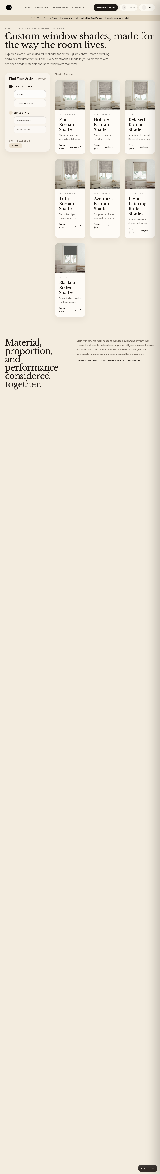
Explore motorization (87, 360)
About (28, 7)
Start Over (40, 78)
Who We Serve (60, 7)
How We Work (42, 7)
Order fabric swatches (112, 360)
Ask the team (134, 360)
